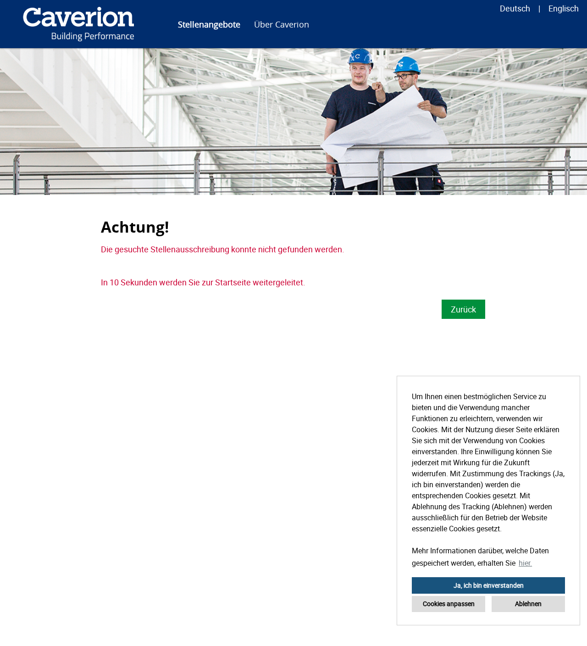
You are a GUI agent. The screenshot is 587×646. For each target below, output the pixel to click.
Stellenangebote (209, 24)
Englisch (563, 8)
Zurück (463, 309)
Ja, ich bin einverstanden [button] (489, 585)
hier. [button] (525, 563)
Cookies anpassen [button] (449, 603)
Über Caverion (281, 24)
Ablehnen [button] (528, 603)
